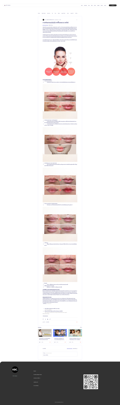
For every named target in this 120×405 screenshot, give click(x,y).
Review (68, 13)
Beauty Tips (48, 13)
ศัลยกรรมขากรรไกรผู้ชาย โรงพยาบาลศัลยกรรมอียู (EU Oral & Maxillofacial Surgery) (75, 339)
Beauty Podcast (43, 13)
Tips (52, 13)
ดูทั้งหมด (81, 327)
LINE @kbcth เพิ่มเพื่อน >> (37, 378)
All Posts (39, 13)
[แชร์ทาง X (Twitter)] (45, 319)
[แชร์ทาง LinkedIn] (47, 319)
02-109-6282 (36, 385)
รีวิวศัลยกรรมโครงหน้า (45, 315)
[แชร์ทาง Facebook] (43, 319)
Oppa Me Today (63, 13)
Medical (59, 13)
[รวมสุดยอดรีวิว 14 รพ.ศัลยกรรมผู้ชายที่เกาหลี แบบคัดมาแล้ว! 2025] (45, 333)
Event (55, 13)
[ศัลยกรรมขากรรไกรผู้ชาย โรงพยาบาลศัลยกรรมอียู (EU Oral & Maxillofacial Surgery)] (75, 333)
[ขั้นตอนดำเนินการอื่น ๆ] (76, 19)
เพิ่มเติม (76, 13)
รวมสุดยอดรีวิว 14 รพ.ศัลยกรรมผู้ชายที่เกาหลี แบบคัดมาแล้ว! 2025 (44, 339)
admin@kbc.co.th (36, 382)
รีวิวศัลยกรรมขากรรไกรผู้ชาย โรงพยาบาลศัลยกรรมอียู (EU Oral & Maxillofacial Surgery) (59, 339)
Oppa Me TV (72, 13)
